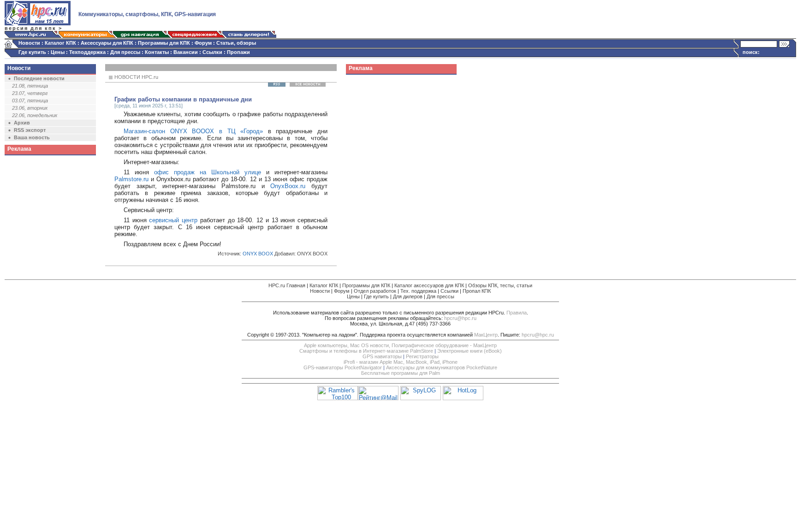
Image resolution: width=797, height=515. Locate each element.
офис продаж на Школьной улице (207, 172)
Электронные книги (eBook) (469, 351)
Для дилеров (407, 296)
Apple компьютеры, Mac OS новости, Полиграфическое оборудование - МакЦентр (400, 345)
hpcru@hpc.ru (460, 318)
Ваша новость (32, 137)
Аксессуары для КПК (107, 43)
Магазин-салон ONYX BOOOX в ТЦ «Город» (193, 131)
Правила (516, 312)
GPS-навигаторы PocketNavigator (342, 367)
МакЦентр (486, 334)
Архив (22, 122)
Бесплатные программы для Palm (400, 373)
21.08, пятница (30, 86)
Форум (203, 43)
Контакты (157, 52)
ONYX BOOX (258, 253)
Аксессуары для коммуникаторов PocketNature (441, 367)
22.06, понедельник (34, 115)
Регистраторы (422, 356)
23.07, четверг (30, 93)
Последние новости (39, 78)
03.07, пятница (30, 100)
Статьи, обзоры (236, 43)
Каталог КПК (60, 43)
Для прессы (125, 52)
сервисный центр (173, 220)
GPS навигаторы (382, 356)
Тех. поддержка (418, 291)
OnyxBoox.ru (287, 186)
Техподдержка (87, 52)
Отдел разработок (375, 291)
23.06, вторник (30, 108)
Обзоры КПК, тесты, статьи (500, 285)
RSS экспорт (30, 130)
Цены (58, 52)
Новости (29, 43)
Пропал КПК (477, 291)
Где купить (32, 52)
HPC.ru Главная (286, 285)
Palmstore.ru (131, 179)
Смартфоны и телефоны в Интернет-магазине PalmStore (366, 351)
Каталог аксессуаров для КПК (429, 285)
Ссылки (212, 52)
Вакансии (185, 52)
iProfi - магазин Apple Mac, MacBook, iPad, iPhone (401, 362)
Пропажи (238, 52)
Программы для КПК (164, 43)
